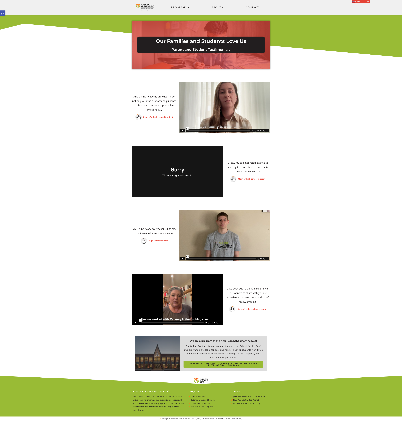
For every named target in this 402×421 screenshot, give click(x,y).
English (358, 1)
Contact (252, 7)
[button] (2, 13)
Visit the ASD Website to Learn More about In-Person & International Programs (223, 364)
